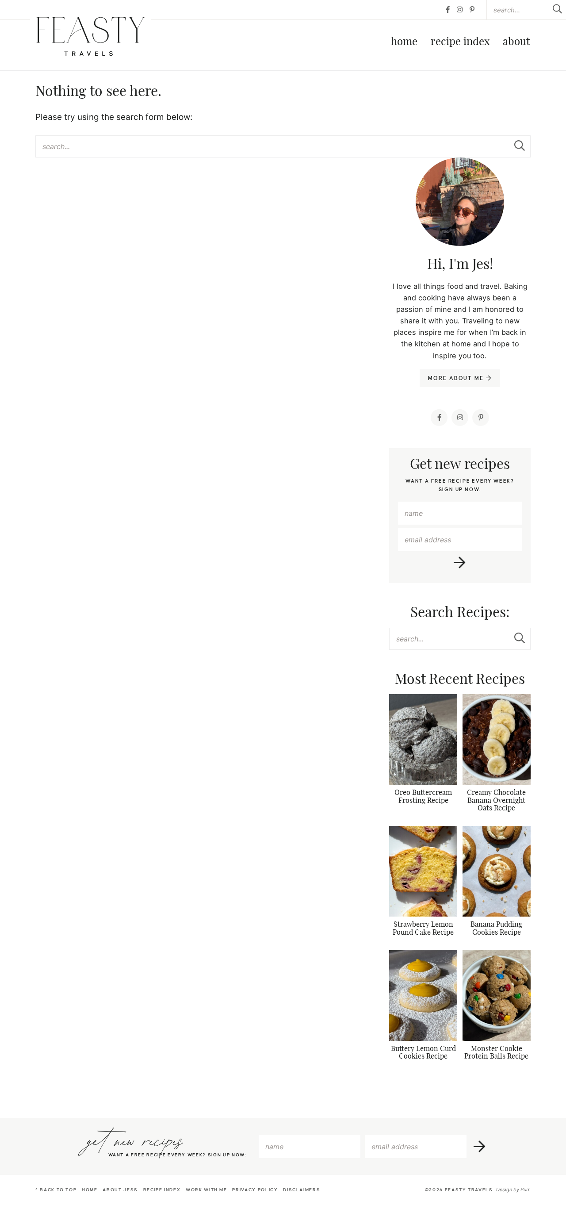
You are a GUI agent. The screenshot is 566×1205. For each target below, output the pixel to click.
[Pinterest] (472, 10)
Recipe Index (460, 42)
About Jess (120, 1189)
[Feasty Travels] (90, 36)
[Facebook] (447, 10)
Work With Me (206, 1189)
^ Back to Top (55, 1189)
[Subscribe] (460, 562)
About (516, 42)
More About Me (457, 378)
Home (404, 42)
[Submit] (520, 146)
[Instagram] (459, 10)
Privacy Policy (255, 1189)
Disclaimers (301, 1189)
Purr (524, 1189)
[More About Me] (460, 223)
